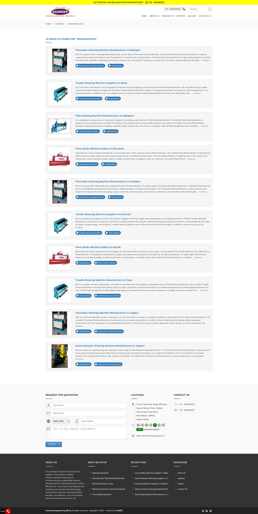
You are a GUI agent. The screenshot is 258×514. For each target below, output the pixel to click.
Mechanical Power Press (102, 484)
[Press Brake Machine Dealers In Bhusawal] (59, 159)
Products (167, 16)
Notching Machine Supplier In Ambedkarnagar (152, 484)
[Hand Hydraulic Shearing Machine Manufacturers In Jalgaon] (59, 356)
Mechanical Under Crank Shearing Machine (109, 489)
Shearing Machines (100, 473)
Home (144, 16)
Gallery (192, 16)
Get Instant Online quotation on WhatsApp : (129, 2)
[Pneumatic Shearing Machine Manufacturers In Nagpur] (59, 324)
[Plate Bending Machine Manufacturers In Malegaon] (59, 126)
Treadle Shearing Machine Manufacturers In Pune (104, 280)
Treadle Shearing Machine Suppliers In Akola (101, 83)
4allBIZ (119, 510)
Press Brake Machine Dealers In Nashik (98, 247)
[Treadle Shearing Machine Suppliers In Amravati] (59, 225)
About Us (154, 16)
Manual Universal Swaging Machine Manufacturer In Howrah (152, 489)
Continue (205, 60)
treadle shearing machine (90, 98)
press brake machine (88, 164)
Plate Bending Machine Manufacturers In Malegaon (105, 115)
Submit (52, 444)
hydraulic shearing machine (109, 364)
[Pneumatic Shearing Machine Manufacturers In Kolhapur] (59, 192)
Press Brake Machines (101, 494)
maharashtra (117, 66)
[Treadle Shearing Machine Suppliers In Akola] (59, 94)
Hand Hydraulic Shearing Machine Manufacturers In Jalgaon (110, 345)
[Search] (209, 9)
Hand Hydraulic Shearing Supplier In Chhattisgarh (152, 478)
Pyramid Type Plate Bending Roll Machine (109, 478)
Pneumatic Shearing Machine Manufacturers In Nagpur (107, 313)
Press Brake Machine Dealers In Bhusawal (100, 148)
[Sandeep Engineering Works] (93, 12)
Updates (180, 16)
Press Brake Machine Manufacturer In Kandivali (152, 494)
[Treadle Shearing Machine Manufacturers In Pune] (59, 291)
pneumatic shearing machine (91, 66)
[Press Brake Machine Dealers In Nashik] (59, 258)
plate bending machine (89, 131)
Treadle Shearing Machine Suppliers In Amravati (103, 214)
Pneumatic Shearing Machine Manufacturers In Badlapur (108, 50)
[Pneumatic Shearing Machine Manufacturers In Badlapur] (59, 61)
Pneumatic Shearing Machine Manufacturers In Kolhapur (108, 181)
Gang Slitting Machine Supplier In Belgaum (152, 473)
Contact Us (205, 16)
